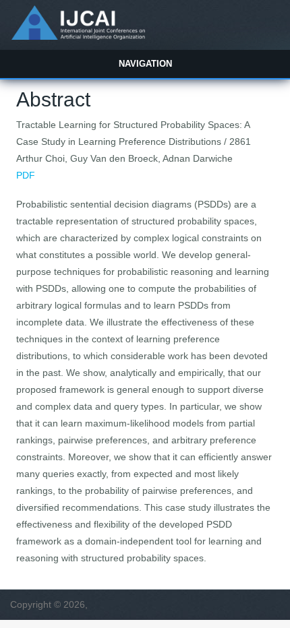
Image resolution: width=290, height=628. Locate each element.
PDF (25, 175)
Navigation (145, 64)
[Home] (77, 36)
